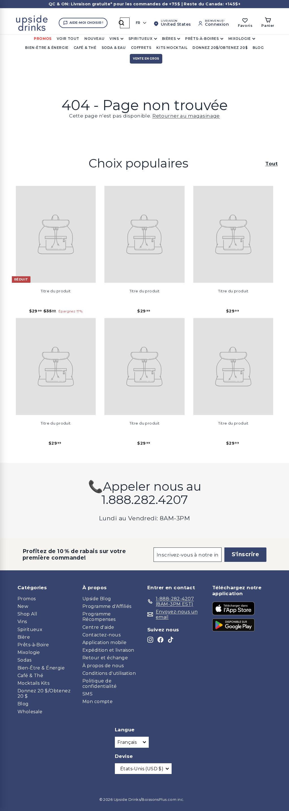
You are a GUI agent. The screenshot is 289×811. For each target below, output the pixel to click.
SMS (87, 694)
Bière (23, 637)
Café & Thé (85, 47)
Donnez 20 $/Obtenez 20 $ (44, 693)
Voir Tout (68, 38)
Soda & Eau (114, 47)
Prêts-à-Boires (202, 38)
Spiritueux (140, 38)
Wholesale (30, 711)
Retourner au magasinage (186, 116)
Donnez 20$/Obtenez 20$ (220, 47)
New (22, 606)
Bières (169, 38)
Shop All (27, 614)
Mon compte (97, 701)
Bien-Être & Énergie (46, 47)
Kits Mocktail (171, 47)
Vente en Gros (146, 58)
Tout (271, 163)
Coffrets (141, 47)
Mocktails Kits (33, 683)
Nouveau (94, 38)
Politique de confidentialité (99, 683)
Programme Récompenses (99, 616)
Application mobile (104, 642)
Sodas (24, 660)
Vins (114, 38)
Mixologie (239, 38)
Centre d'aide (98, 627)
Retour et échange (105, 657)
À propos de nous (103, 665)
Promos (43, 38)
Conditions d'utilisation (109, 673)
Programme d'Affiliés (107, 606)
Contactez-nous (101, 635)
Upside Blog (96, 598)
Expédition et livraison (108, 650)
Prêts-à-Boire (33, 644)
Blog (258, 47)
